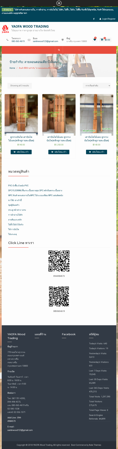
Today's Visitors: (97, 348)
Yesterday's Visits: (98, 353)
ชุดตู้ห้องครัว (13, 205)
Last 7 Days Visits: (98, 370)
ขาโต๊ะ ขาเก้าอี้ (15, 200)
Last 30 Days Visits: (98, 379)
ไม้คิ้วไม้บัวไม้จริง (15, 224)
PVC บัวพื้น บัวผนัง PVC (18, 185)
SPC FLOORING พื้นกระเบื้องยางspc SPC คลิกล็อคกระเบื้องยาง (35, 190)
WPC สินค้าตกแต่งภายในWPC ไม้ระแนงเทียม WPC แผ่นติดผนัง (35, 195)
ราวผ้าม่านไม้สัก (15, 215)
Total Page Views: (98, 410)
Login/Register (109, 19)
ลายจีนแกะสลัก (15, 220)
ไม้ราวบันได (13, 229)
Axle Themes (95, 445)
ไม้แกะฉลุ (12, 234)
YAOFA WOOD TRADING (30, 26)
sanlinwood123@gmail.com (45, 41)
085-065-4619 (18, 41)
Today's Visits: (96, 343)
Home (12, 68)
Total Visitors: (96, 401)
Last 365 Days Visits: (99, 388)
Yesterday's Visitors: (99, 362)
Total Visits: (95, 396)
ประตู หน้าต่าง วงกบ (17, 210)
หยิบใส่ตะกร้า (23, 152)
